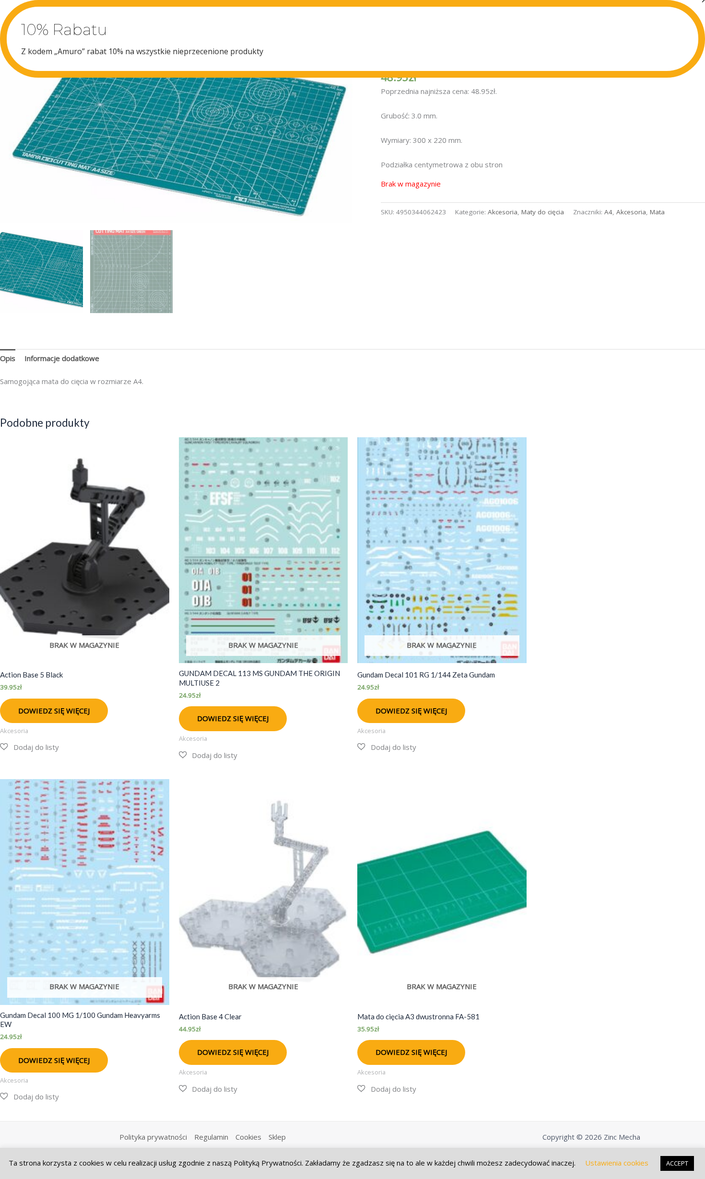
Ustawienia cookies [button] (616, 1162)
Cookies (248, 1137)
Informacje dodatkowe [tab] (61, 358)
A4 (608, 212)
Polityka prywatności (153, 1137)
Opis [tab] (7, 358)
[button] (29, 747)
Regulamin (211, 1137)
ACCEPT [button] (677, 1163)
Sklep (277, 1137)
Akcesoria (502, 212)
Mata (657, 212)
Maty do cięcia (542, 212)
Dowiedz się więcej (54, 710)
